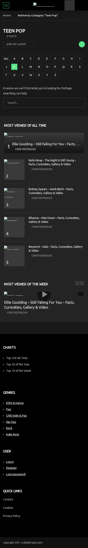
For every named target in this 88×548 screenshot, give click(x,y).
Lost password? (16, 474)
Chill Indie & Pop (16, 415)
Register (11, 468)
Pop (8, 409)
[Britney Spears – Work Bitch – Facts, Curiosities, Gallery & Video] (14, 193)
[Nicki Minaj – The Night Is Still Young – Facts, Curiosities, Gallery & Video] (14, 161)
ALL (6, 58)
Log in (10, 461)
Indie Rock (12, 434)
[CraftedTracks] (44, 5)
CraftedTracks (25, 149)
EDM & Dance (15, 403)
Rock (9, 428)
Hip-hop (11, 422)
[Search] (83, 5)
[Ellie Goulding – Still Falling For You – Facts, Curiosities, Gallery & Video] (44, 135)
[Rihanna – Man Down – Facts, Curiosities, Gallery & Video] (14, 219)
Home (7, 15)
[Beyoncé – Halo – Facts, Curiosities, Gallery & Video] (14, 248)
